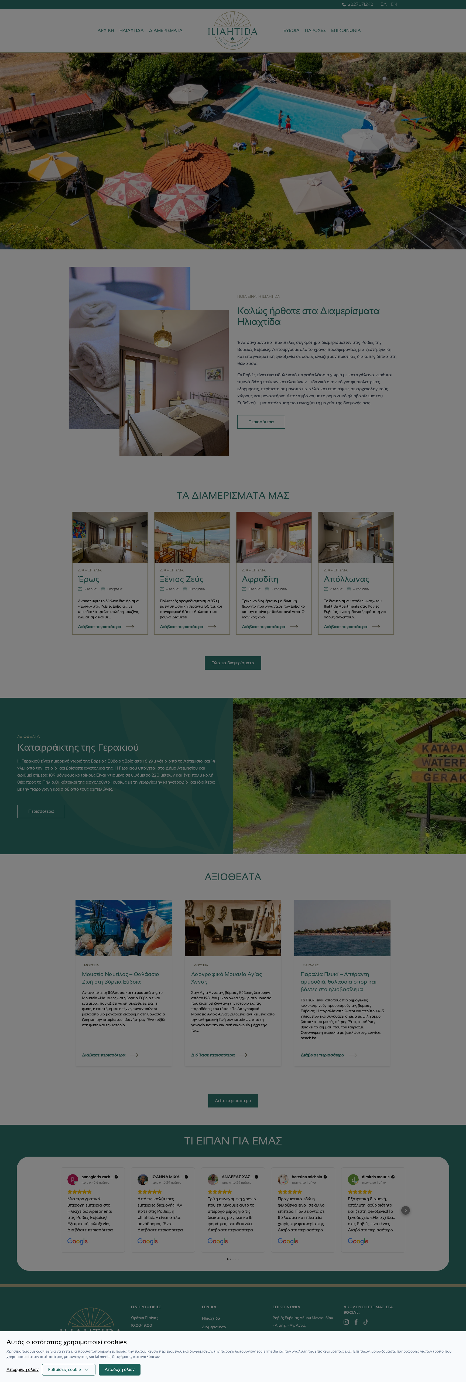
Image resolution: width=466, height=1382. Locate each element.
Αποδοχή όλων (120, 1369)
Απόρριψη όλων (22, 1369)
